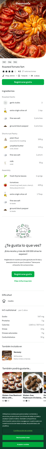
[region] (23, 428)
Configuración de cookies (22, 431)
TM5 (15, 62)
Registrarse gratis (23, 82)
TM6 (9, 62)
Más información (23, 281)
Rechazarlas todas (23, 437)
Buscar (41, 6)
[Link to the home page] (23, 4)
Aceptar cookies (23, 444)
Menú (5, 6)
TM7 (4, 62)
